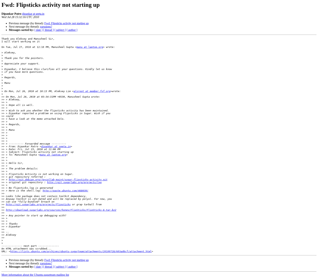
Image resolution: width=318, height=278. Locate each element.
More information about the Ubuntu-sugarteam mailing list (35, 274)
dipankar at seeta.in (33, 13)
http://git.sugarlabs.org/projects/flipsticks (38, 204)
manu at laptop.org (90, 47)
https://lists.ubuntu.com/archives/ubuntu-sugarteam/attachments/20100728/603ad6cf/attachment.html (81, 251)
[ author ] (72, 29)
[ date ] (38, 29)
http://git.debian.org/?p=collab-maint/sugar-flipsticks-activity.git (58, 179)
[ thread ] (48, 29)
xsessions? (46, 26)
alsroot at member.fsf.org (92, 91)
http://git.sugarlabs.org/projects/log (74, 182)
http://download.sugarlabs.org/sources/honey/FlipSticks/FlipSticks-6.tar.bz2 (61, 210)
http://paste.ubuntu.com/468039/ (65, 190)
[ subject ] (60, 29)
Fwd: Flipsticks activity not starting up (66, 23)
